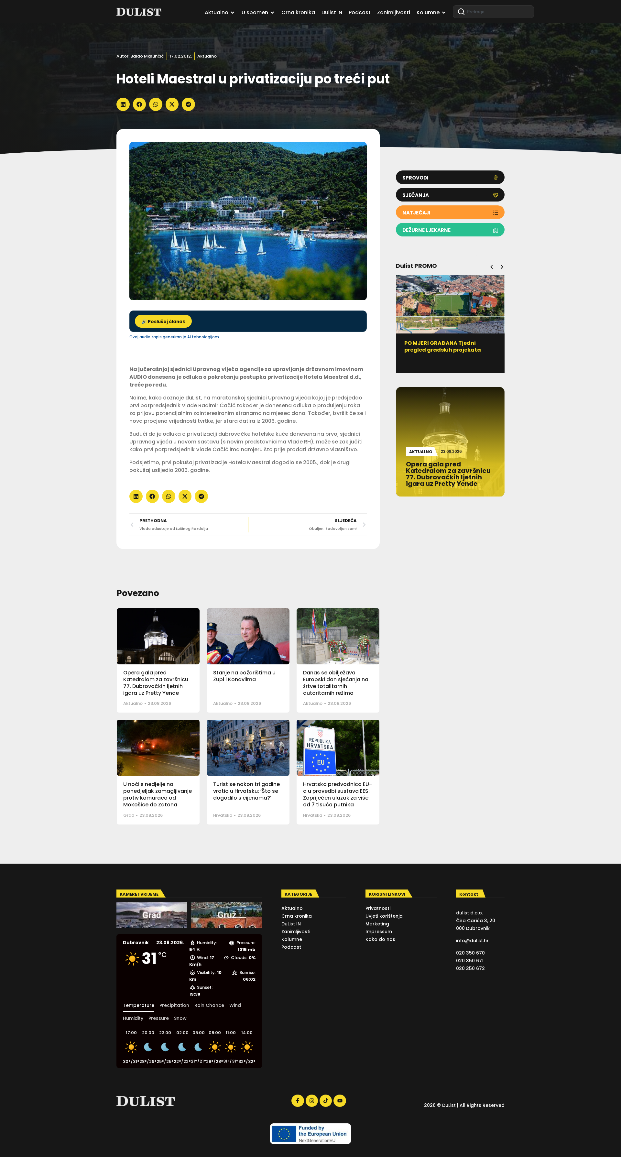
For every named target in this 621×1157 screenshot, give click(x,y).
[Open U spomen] (272, 12)
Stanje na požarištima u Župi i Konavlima (244, 676)
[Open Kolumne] (443, 12)
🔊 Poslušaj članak (163, 322)
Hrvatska (222, 815)
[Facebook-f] (297, 1101)
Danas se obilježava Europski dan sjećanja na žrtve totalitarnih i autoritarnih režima (335, 682)
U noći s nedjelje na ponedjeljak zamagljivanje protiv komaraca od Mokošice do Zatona (157, 794)
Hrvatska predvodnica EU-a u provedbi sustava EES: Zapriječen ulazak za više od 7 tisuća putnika (337, 794)
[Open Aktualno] (232, 12)
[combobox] (493, 11)
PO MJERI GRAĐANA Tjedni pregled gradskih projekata (442, 346)
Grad (128, 815)
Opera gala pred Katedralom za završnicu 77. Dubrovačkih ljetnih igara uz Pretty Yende (155, 682)
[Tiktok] (326, 1101)
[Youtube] (339, 1101)
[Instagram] (312, 1101)
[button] (123, 104)
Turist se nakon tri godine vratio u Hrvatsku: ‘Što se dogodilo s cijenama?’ (246, 791)
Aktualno (207, 56)
